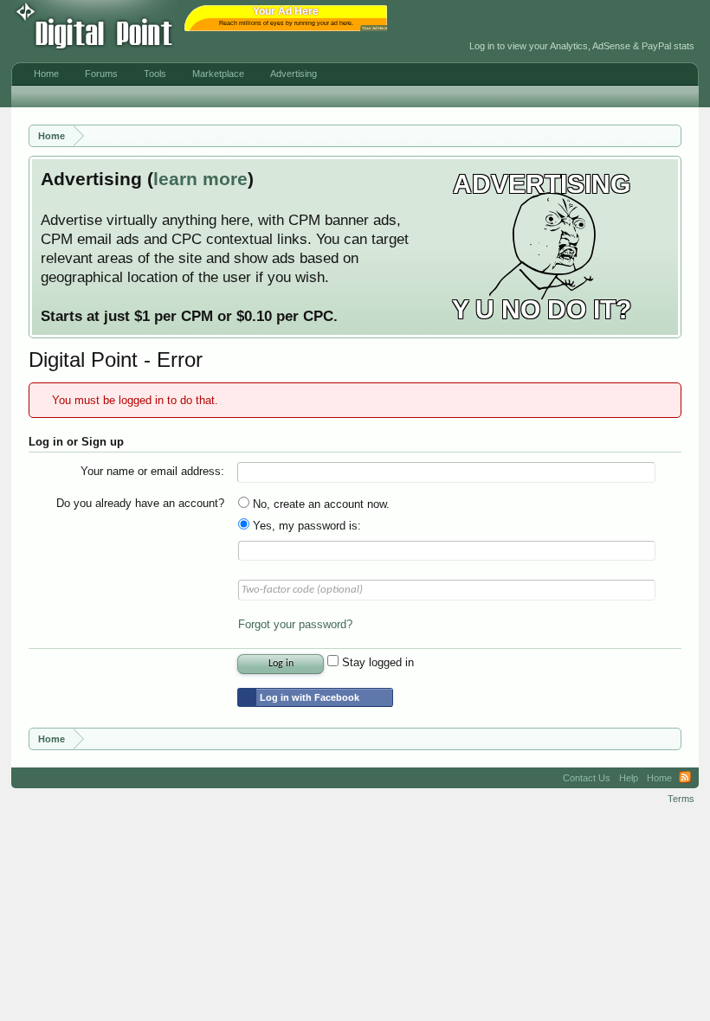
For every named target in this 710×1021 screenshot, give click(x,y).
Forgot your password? (295, 624)
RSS (685, 778)
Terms (681, 798)
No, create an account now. (319, 504)
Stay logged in (376, 662)
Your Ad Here (375, 28)
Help (628, 778)
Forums (101, 73)
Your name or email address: (152, 471)
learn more (200, 179)
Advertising (293, 73)
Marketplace (218, 73)
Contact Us (586, 778)
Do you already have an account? (140, 503)
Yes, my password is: (305, 525)
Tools (155, 73)
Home (46, 73)
